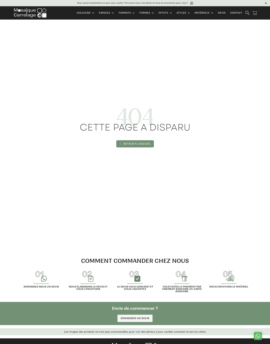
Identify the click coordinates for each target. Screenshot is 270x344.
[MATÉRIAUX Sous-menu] (212, 13)
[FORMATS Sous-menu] (133, 13)
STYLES (181, 13)
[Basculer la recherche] (247, 13)
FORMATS (125, 13)
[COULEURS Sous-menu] (93, 13)
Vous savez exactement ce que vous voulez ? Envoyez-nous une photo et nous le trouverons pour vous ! (130, 3)
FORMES (144, 13)
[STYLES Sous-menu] (189, 13)
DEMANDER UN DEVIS (135, 318)
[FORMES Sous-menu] (153, 13)
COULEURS (83, 13)
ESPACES (104, 13)
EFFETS (163, 13)
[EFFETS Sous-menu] (171, 13)
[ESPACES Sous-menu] (113, 13)
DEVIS (221, 13)
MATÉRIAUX (202, 13)
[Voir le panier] (255, 13)
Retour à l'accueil (137, 143)
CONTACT (236, 13)
